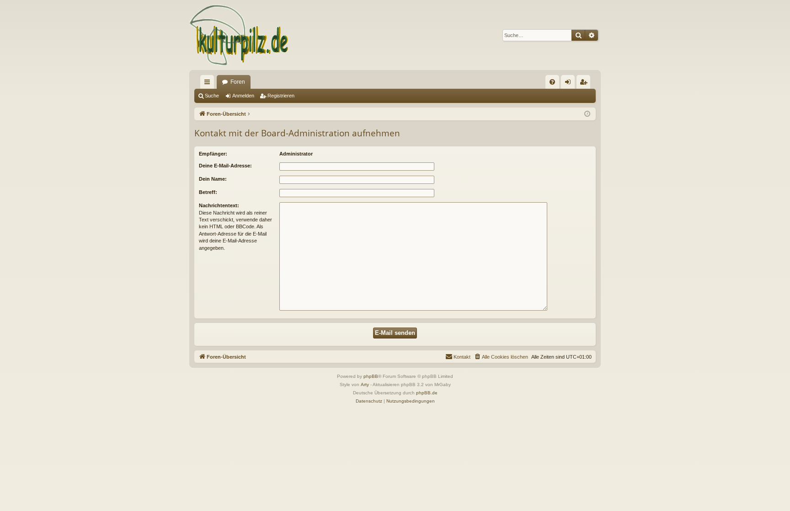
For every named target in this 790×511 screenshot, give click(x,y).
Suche (212, 95)
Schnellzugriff (209, 84)
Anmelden (243, 95)
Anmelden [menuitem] (570, 84)
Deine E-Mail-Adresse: (225, 165)
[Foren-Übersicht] (239, 35)
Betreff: (208, 192)
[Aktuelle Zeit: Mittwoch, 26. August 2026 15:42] (587, 114)
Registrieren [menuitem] (585, 84)
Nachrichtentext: (219, 205)
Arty (365, 384)
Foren (237, 82)
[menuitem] (552, 82)
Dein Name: (213, 179)
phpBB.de (427, 392)
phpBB (370, 376)
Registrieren (280, 95)
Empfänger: (213, 153)
